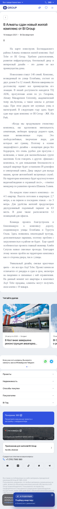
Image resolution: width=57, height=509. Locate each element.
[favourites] (46, 7)
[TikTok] (28, 466)
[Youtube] (7, 466)
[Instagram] (18, 466)
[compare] (40, 7)
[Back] (5, 17)
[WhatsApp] (39, 466)
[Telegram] (49, 466)
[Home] (10, 8)
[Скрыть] (52, 495)
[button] (28, 374)
